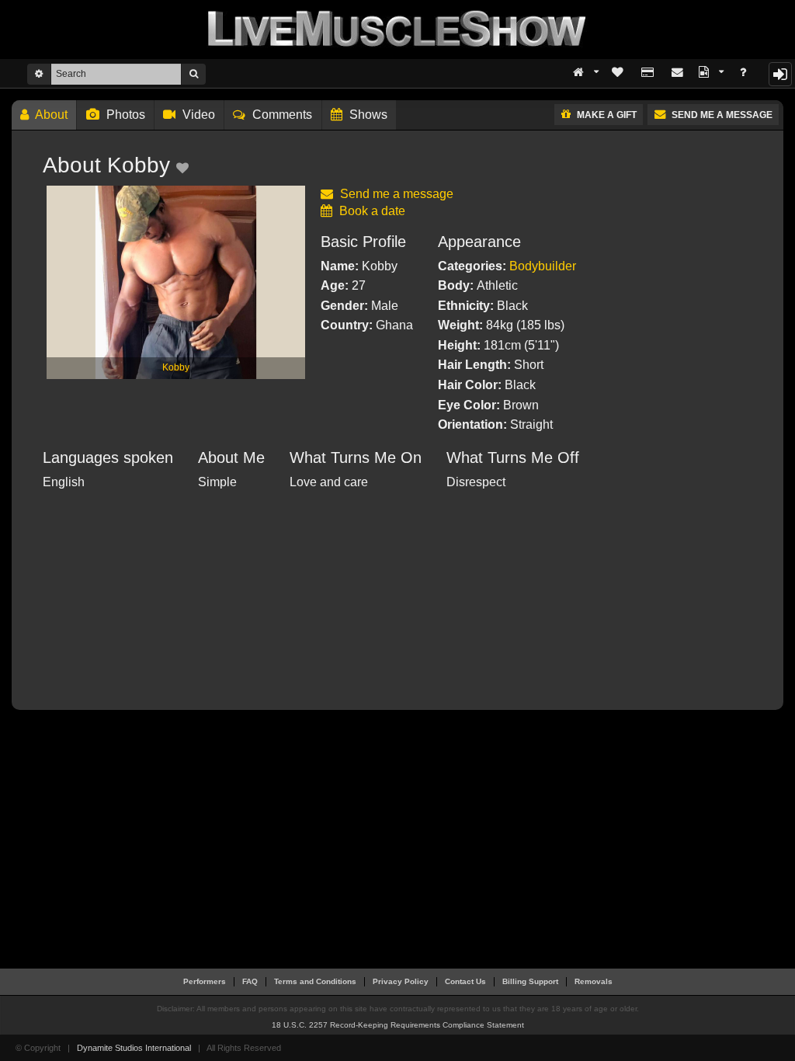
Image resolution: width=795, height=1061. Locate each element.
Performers (204, 981)
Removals (594, 981)
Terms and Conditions (315, 981)
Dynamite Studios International (134, 1047)
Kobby (175, 367)
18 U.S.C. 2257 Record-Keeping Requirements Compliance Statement (398, 1025)
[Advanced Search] (39, 73)
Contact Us (465, 981)
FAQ (250, 981)
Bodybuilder (542, 266)
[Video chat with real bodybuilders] (397, 28)
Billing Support (530, 981)
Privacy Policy (401, 981)
